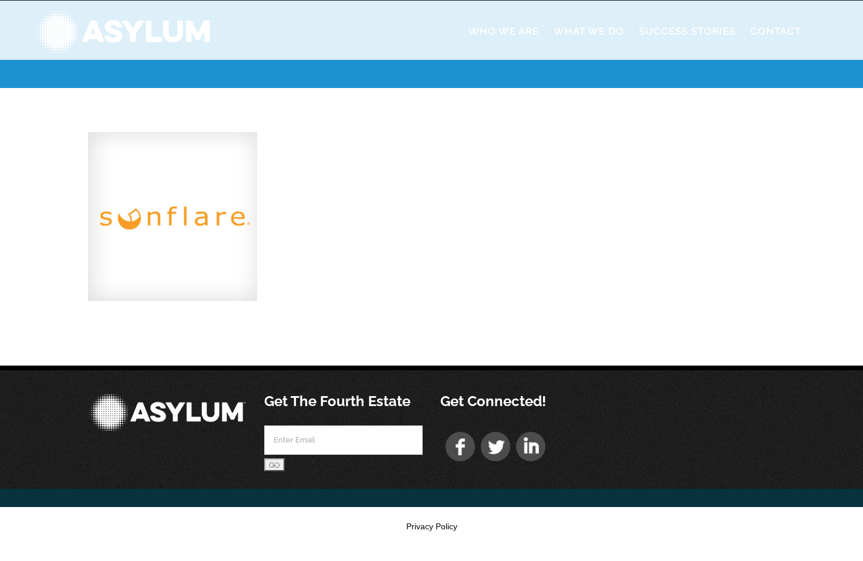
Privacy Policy (431, 526)
